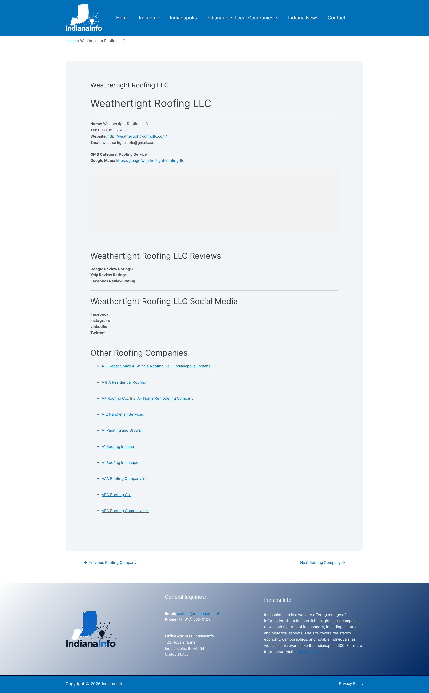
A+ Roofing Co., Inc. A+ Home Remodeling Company (147, 398)
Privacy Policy (351, 683)
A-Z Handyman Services (123, 414)
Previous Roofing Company (110, 562)
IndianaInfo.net (307, 651)
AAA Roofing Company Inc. (125, 478)
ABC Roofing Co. (116, 494)
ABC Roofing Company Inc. (125, 510)
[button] (157, 17)
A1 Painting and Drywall (122, 430)
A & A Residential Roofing (124, 382)
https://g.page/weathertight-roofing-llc (150, 160)
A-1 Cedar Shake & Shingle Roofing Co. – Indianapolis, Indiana (156, 366)
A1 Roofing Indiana (118, 446)
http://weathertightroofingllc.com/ (137, 136)
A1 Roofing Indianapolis (122, 462)
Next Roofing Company (322, 562)
